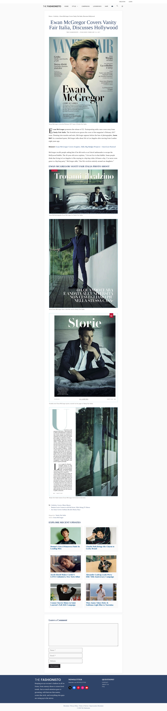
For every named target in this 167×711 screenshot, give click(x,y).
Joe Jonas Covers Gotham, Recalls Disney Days (65, 509)
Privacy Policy (74, 706)
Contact (105, 682)
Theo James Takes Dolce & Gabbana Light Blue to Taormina (99, 604)
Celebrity (55, 16)
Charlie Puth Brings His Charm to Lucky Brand (100, 547)
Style (74, 6)
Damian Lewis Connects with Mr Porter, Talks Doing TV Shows (70, 507)
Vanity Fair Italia (61, 515)
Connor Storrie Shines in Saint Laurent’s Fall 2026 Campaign (63, 604)
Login (130, 1)
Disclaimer (66, 706)
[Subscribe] (112, 6)
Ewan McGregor (58, 517)
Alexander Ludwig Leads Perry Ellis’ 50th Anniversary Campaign (100, 576)
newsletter (81, 682)
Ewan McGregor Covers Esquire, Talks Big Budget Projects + (85, 147)
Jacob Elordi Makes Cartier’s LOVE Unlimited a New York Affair (65, 576)
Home (66, 6)
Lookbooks (97, 6)
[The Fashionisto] (52, 6)
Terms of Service (83, 706)
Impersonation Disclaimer (97, 706)
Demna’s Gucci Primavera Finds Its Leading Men (65, 547)
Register (122, 1)
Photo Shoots (66, 505)
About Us (105, 684)
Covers (59, 505)
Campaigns (86, 6)
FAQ (103, 686)
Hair (106, 6)
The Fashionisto (72, 32)
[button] (117, 6)
